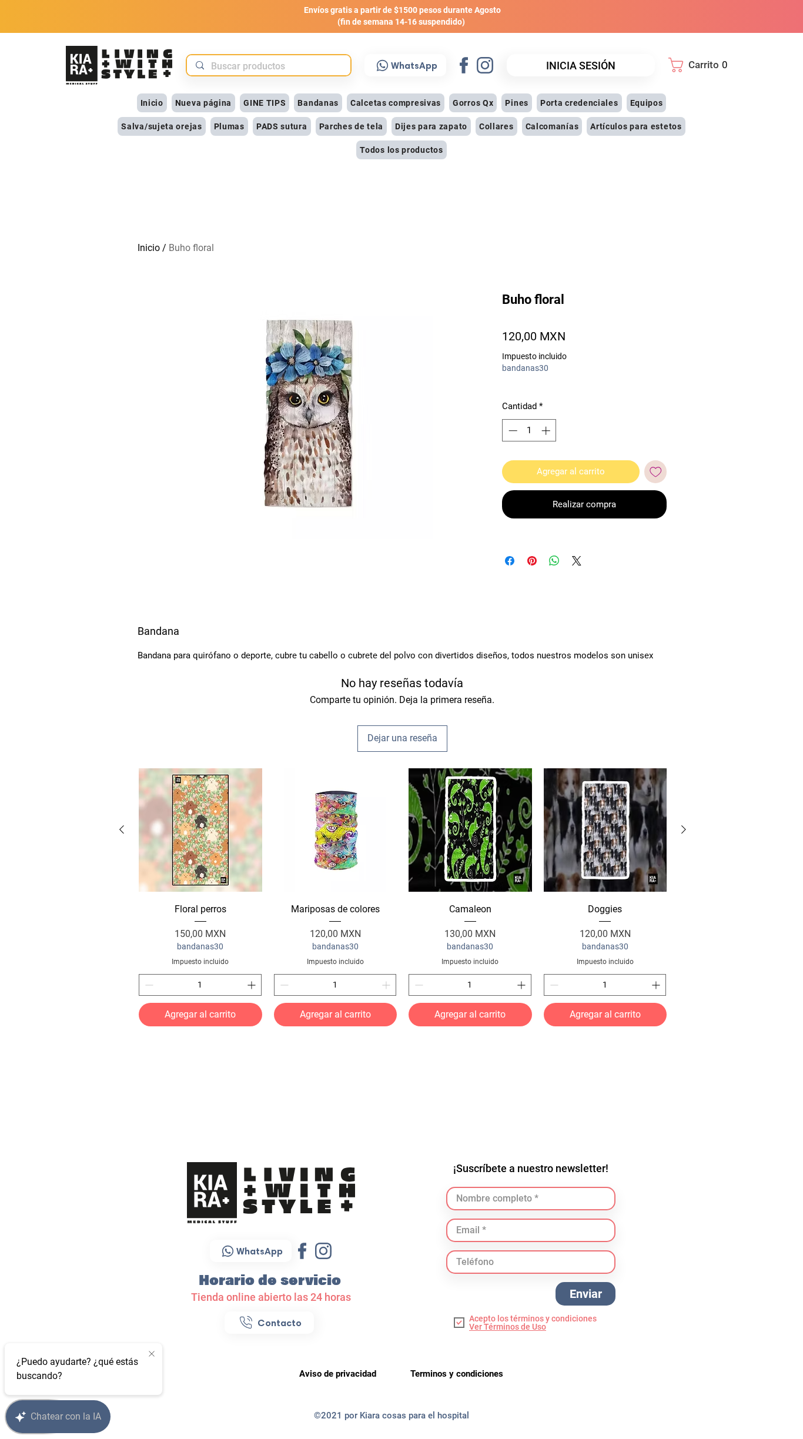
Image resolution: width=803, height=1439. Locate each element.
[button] (701, 65)
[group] (403, 897)
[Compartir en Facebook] (510, 561)
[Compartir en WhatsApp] (554, 561)
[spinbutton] (200, 985)
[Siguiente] (684, 829)
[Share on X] (577, 561)
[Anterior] (122, 829)
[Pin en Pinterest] (532, 561)
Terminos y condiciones (456, 1373)
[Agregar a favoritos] (655, 471)
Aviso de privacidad (339, 1373)
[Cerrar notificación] (151, 1354)
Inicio (149, 247)
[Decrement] (147, 985)
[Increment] (252, 985)
